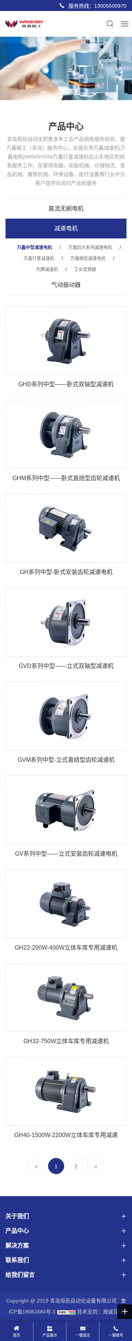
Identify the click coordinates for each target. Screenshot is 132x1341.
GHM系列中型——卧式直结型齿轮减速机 (66, 478)
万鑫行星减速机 (38, 258)
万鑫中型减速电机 (34, 247)
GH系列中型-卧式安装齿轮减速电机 (66, 572)
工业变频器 (85, 269)
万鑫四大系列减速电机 (90, 247)
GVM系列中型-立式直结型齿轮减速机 (66, 760)
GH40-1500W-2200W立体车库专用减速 (66, 1135)
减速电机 (66, 228)
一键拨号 (116, 1335)
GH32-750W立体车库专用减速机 (66, 1041)
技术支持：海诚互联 (100, 1312)
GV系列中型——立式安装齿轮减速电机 (66, 854)
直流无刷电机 (66, 208)
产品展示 (50, 1335)
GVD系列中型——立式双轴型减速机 (66, 666)
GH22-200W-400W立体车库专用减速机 (66, 947)
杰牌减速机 (47, 269)
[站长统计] (66, 1312)
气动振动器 (66, 285)
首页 (16, 1335)
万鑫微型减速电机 (88, 258)
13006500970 (110, 6)
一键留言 (83, 1335)
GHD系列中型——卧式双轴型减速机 (66, 384)
